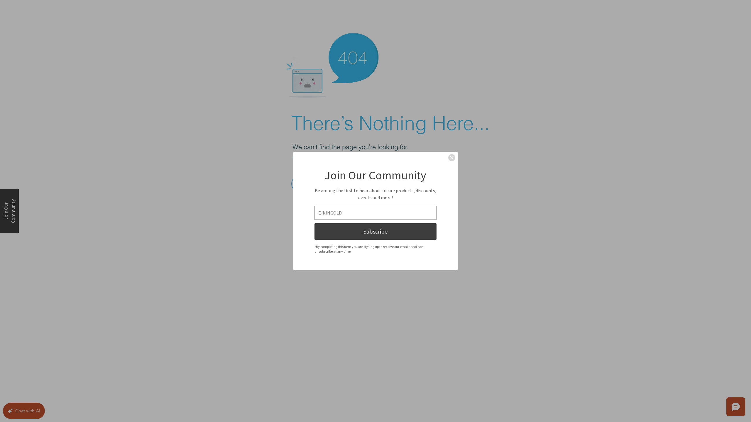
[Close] (451, 157)
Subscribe (375, 231)
